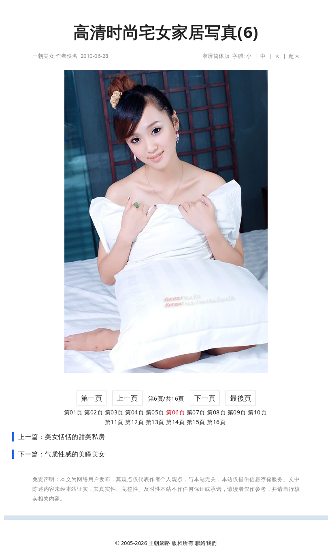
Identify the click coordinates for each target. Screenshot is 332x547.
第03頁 (114, 412)
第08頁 (216, 412)
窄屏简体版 (216, 55)
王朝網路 (159, 543)
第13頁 (155, 422)
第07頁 (196, 412)
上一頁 (127, 398)
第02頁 (93, 412)
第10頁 (257, 412)
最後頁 (240, 398)
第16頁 (216, 422)
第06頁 (175, 412)
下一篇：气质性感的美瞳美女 (61, 454)
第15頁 (196, 422)
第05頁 (155, 412)
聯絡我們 (206, 543)
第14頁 (175, 422)
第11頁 (114, 422)
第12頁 (134, 422)
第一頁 (91, 398)
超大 (294, 55)
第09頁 (237, 412)
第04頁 (134, 412)
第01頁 (73, 412)
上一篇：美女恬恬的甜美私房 (61, 436)
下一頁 (205, 398)
